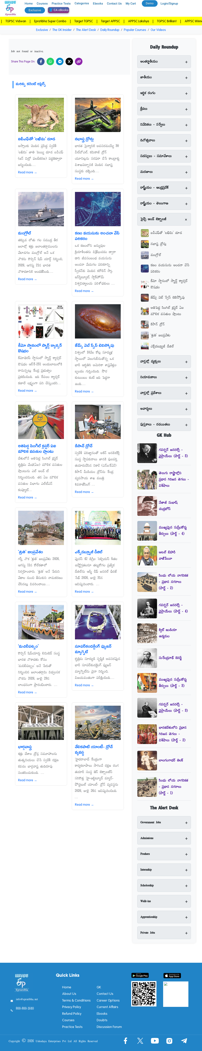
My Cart (131, 3)
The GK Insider (62, 30)
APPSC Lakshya (118, 21)
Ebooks (98, 3)
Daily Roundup (109, 30)
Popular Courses (135, 30)
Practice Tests (61, 3)
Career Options (108, 1000)
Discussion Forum (109, 1026)
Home (29, 3)
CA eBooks (61, 10)
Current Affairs (107, 1006)
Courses (42, 3)
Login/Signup (169, 3)
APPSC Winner (174, 21)
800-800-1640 (25, 1008)
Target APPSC (90, 21)
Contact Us (114, 3)
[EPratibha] (10, 8)
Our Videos (158, 30)
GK (99, 987)
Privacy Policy (71, 1006)
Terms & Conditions (76, 1000)
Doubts (102, 1020)
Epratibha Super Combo (30, 21)
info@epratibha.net (27, 999)
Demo (150, 3)
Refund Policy (71, 1013)
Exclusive (42, 30)
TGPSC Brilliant (146, 21)
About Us (69, 993)
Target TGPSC (63, 21)
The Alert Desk (86, 30)
